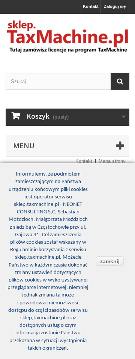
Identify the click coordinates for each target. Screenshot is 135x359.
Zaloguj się (115, 6)
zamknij (110, 261)
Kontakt (91, 6)
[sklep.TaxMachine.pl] (67, 36)
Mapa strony (112, 161)
